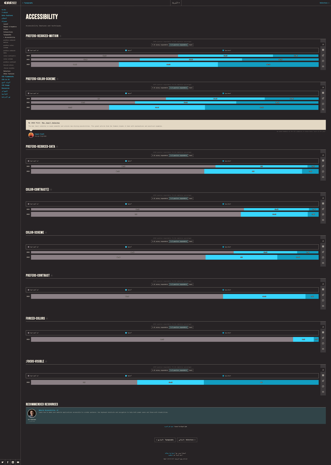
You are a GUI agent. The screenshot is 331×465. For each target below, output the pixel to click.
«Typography (165, 440)
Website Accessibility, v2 (48, 410)
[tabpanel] (176, 54)
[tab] (323, 44)
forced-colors (8, 65)
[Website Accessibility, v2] (32, 413)
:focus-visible (8, 68)
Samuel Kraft (31, 135)
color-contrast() (9, 56)
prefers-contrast (9, 62)
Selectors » (187, 440)
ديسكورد (170, 455)
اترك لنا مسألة (170, 453)
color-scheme (8, 59)
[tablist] (322, 56)
